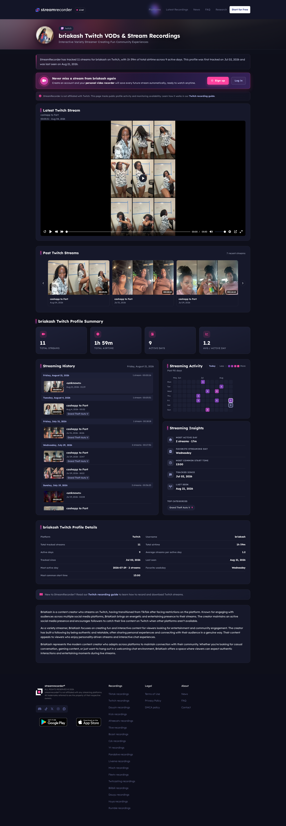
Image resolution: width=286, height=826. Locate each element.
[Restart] (45, 231)
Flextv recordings (119, 774)
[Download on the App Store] (88, 722)
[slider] (128, 231)
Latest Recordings (177, 9)
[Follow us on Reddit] (64, 709)
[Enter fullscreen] (241, 231)
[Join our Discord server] (40, 709)
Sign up (219, 80)
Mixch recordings (119, 767)
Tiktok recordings (119, 694)
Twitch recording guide (202, 96)
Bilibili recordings (118, 788)
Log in (238, 80)
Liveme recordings (119, 761)
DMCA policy (152, 707)
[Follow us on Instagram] (58, 709)
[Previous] (43, 283)
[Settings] (229, 231)
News (196, 9)
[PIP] (235, 231)
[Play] (50, 231)
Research (221, 9)
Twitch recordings (119, 700)
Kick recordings (118, 714)
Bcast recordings (118, 734)
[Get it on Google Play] (53, 722)
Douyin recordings (119, 707)
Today (212, 366)
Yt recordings (116, 747)
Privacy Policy (153, 700)
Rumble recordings (119, 808)
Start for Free (240, 9)
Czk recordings (117, 741)
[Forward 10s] (62, 231)
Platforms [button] (155, 9)
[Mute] (211, 231)
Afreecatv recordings (121, 720)
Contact (186, 707)
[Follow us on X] (52, 709)
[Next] (242, 283)
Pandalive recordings (121, 754)
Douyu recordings (119, 794)
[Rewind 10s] (56, 231)
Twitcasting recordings (122, 781)
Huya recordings (118, 801)
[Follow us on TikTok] (46, 709)
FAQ (207, 9)
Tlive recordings (118, 727)
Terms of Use (152, 694)
